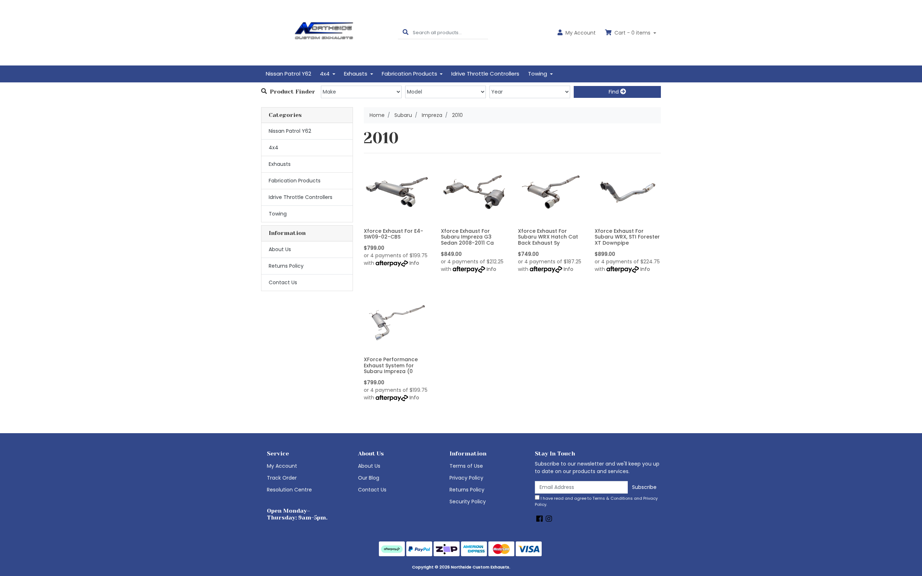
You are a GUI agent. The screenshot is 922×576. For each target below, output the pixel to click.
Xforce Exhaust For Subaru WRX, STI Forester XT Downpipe (627, 237)
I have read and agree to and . (596, 501)
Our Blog (368, 477)
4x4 (273, 147)
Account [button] (580, 32)
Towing (278, 213)
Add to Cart (396, 219)
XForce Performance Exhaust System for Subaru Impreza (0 (391, 365)
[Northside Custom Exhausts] (324, 32)
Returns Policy (286, 265)
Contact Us (283, 282)
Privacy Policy (466, 477)
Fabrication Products (295, 180)
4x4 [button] (325, 73)
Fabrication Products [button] (410, 73)
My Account (282, 466)
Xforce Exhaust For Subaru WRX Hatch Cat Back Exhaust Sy (548, 237)
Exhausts (280, 164)
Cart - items (632, 32)
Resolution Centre (289, 489)
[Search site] (405, 32)
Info (414, 263)
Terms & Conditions (612, 498)
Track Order (282, 477)
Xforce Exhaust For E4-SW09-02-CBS (393, 234)
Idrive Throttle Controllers (485, 73)
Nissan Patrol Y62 (288, 73)
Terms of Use (466, 466)
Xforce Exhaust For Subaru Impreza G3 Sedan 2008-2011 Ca (467, 237)
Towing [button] (538, 73)
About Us (280, 249)
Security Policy (467, 501)
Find (614, 91)
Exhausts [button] (356, 73)
